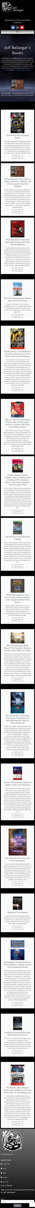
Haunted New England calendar (22, 70)
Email (2, 1199)
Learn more (17, 157)
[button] (17, 31)
